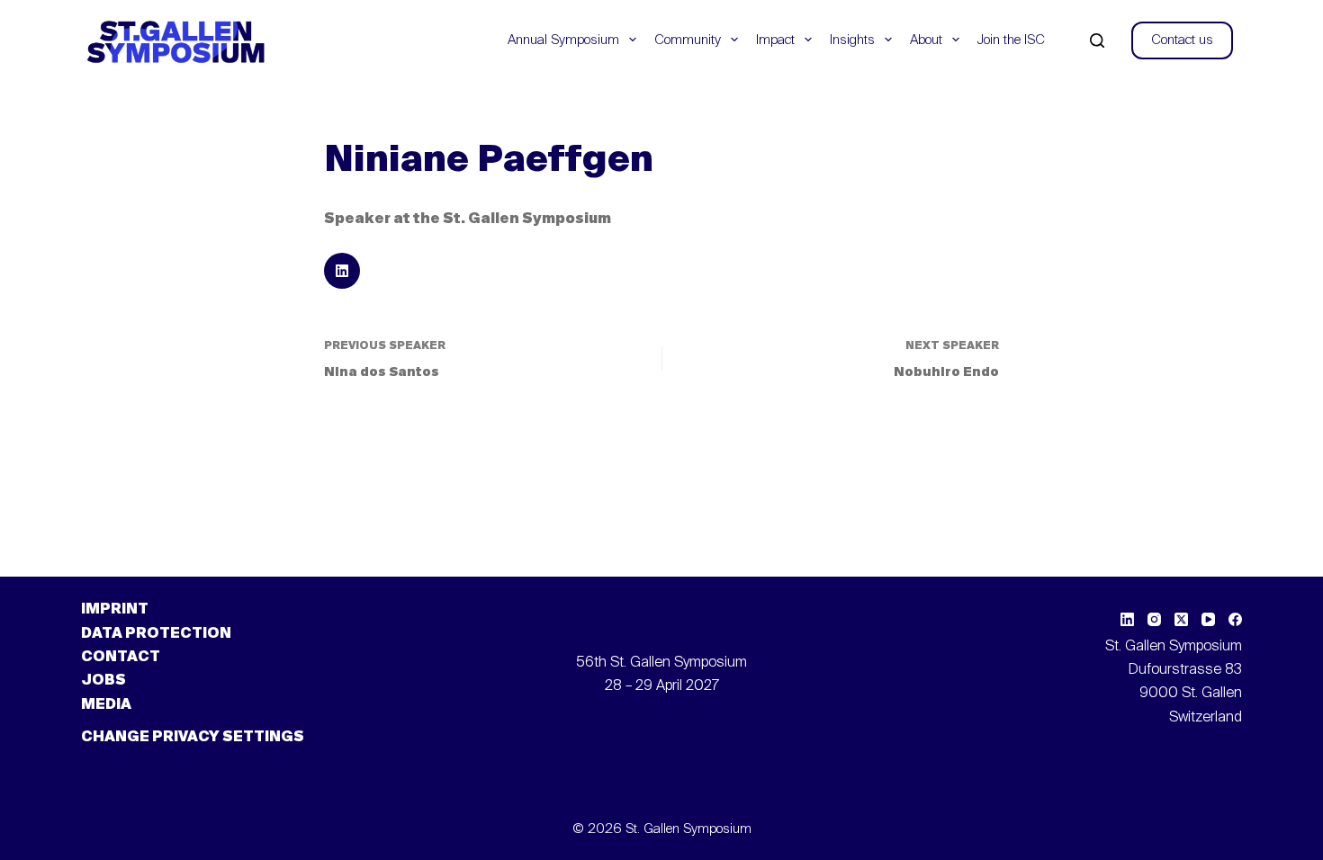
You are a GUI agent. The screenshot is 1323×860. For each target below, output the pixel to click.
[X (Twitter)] (1181, 619)
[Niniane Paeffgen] (342, 271)
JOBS (103, 681)
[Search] (1097, 40)
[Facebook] (1235, 619)
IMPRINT (114, 610)
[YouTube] (1208, 619)
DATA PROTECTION (156, 634)
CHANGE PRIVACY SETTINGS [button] (192, 737)
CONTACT (120, 657)
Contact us (1182, 40)
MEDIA (106, 705)
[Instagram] (1154, 619)
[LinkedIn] (1127, 619)
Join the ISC (1011, 40)
